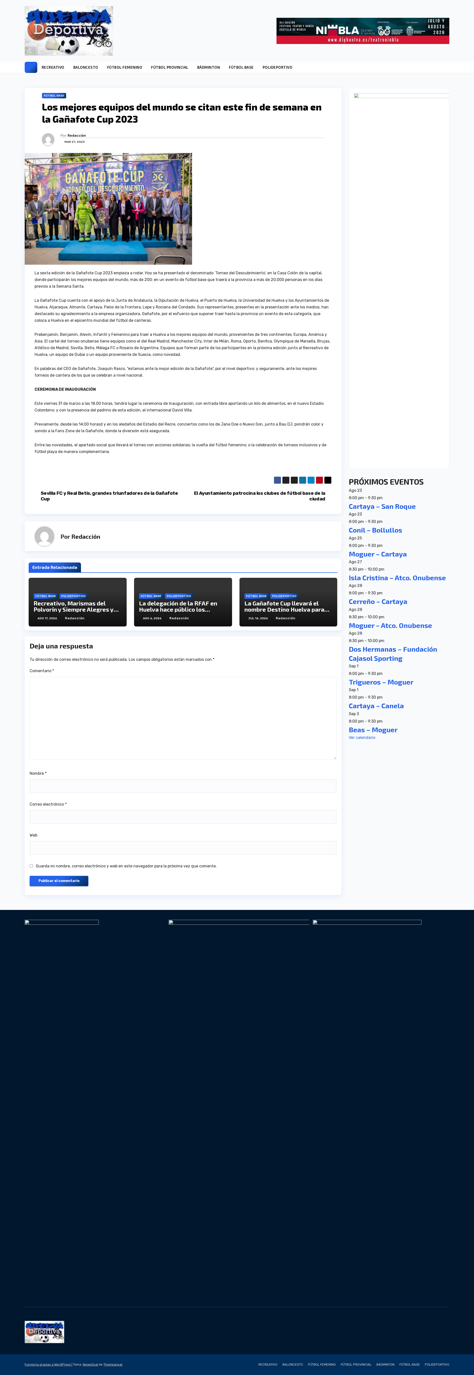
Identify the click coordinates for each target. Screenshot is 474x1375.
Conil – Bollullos (375, 530)
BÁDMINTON (208, 67)
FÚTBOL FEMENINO (124, 67)
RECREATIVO (53, 67)
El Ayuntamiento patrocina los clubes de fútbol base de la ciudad (259, 496)
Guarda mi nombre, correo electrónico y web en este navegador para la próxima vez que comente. (126, 866)
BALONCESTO (85, 67)
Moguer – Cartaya (378, 553)
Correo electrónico (48, 804)
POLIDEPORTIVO (278, 67)
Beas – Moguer (373, 729)
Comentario (42, 670)
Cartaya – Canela (376, 705)
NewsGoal (90, 1364)
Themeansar (113, 1364)
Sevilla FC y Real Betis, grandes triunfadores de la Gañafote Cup (109, 496)
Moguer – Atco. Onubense (390, 625)
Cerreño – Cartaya (378, 601)
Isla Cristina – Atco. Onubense (397, 577)
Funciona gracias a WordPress (48, 1364)
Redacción (77, 135)
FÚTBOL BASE (241, 67)
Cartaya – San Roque (382, 506)
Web (33, 835)
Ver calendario (362, 737)
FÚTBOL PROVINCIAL (169, 67)
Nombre (38, 773)
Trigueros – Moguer (381, 682)
